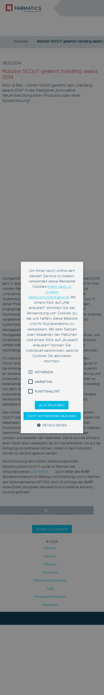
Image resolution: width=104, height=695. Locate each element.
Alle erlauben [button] (51, 405)
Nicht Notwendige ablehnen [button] (52, 416)
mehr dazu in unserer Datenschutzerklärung (49, 291)
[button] (30, 372)
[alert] (52, 347)
